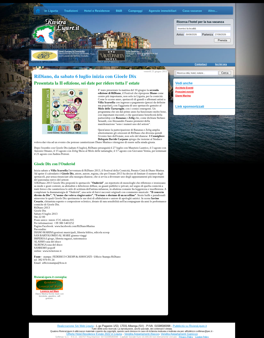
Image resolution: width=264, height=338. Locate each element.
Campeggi (135, 10)
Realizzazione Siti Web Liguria (75, 325)
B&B (119, 10)
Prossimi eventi (184, 91)
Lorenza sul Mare (49, 291)
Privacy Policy (186, 337)
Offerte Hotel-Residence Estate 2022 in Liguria (94, 334)
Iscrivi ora (221, 64)
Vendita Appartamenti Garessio (179, 334)
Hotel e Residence (97, 10)
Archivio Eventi (184, 87)
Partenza (207, 34)
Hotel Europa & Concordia (72, 51)
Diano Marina (183, 95)
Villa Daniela (132, 51)
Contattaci (201, 64)
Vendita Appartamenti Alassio (141, 334)
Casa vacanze (192, 10)
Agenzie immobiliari (162, 10)
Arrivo (180, 34)
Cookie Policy (202, 337)
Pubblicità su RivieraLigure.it (190, 325)
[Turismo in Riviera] (37, 10)
